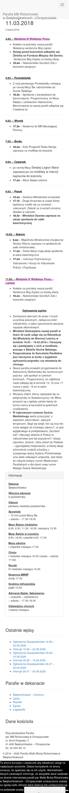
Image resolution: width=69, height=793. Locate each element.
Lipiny (16, 698)
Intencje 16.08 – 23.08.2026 (29, 649)
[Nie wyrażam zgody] (67, 790)
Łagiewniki (19, 709)
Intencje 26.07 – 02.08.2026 (29, 671)
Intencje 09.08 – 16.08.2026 (29, 660)
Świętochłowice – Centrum (28, 694)
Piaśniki (17, 702)
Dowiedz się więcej (52, 790)
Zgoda (16, 706)
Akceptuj (31, 790)
